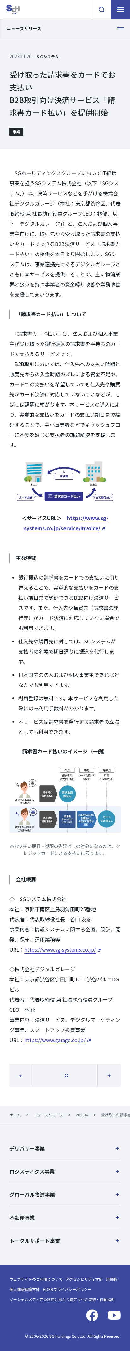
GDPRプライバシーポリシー (67, 1289)
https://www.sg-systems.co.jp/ (60, 949)
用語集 (111, 1279)
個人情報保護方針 (24, 1289)
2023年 (82, 1114)
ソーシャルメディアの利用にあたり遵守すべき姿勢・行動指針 (62, 1299)
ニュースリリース (48, 1114)
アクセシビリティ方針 (84, 1279)
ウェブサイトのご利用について (35, 1279)
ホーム (15, 1114)
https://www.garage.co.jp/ (55, 1040)
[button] (65, 1148)
